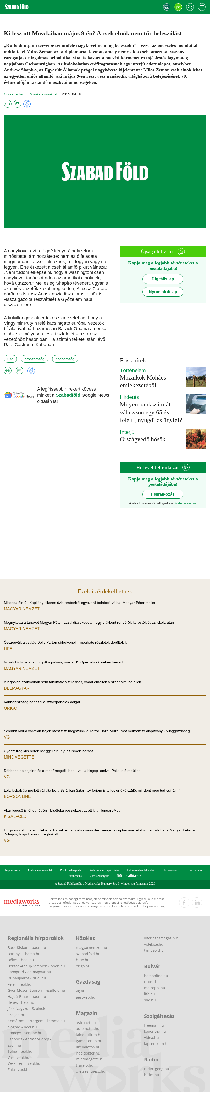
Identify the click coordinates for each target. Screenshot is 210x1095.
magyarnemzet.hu (91, 947)
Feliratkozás (163, 494)
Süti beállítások (129, 875)
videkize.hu (153, 944)
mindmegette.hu (90, 1059)
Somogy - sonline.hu (25, 1032)
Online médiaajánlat (40, 870)
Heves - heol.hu (21, 1002)
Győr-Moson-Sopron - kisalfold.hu (36, 990)
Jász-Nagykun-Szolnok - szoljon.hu (27, 1011)
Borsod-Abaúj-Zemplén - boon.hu (36, 966)
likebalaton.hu (88, 1047)
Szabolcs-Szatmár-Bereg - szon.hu (29, 1042)
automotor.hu (88, 1028)
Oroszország (35, 359)
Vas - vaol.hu (18, 1057)
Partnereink (75, 876)
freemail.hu (154, 1025)
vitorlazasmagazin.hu (162, 938)
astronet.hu (86, 1022)
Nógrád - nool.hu (22, 1027)
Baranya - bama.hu (24, 953)
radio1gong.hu (156, 1068)
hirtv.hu (83, 959)
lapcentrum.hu (157, 1043)
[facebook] (184, 902)
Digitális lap (163, 279)
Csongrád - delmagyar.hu (29, 971)
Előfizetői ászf (196, 870)
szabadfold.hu (88, 953)
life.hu (149, 993)
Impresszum (12, 870)
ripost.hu (152, 981)
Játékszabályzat (99, 876)
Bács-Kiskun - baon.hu (27, 947)
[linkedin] (197, 902)
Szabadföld (69, 395)
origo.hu (83, 966)
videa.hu (151, 1037)
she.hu (150, 1000)
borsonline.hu (156, 975)
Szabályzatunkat (185, 503)
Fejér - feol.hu (19, 984)
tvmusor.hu (154, 950)
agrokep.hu (85, 997)
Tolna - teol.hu (20, 1051)
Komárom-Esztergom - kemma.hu (36, 1020)
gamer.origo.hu (89, 1040)
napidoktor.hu (88, 1053)
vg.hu (80, 991)
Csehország (65, 359)
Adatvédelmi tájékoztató (104, 870)
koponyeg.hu (155, 1031)
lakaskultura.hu (89, 1034)
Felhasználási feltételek (140, 870)
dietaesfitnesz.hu (90, 1071)
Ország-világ (14, 94)
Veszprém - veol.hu (24, 1063)
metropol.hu (154, 987)
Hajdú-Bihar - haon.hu (27, 996)
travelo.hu (84, 1065)
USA (10, 359)
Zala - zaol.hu (19, 1069)
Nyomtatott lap (163, 292)
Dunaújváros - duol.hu (27, 978)
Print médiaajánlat (71, 870)
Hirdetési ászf (171, 870)
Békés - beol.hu (21, 959)
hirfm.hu (151, 1074)
